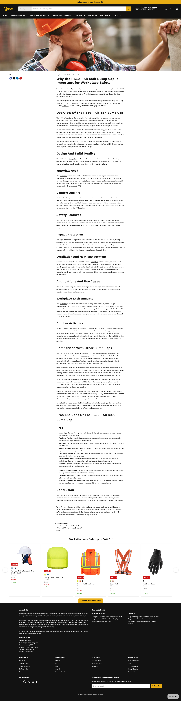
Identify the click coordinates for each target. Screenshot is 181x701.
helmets (69, 478)
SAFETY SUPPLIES (18, 15)
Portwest (13, 575)
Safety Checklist (133, 669)
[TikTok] (37, 681)
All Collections (96, 660)
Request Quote (60, 672)
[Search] (128, 8)
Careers (22, 672)
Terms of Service (24, 666)
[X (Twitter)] (28, 681)
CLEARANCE (105, 15)
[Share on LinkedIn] (17, 78)
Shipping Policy (24, 663)
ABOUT (116, 15)
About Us (22, 660)
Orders (57, 663)
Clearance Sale (97, 663)
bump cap (63, 176)
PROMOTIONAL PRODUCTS (86, 15)
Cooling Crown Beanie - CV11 (54, 578)
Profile (57, 660)
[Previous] (5, 569)
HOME (5, 15)
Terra (78, 586)
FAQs (129, 663)
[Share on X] (14, 78)
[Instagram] (24, 681)
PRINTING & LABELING (62, 15)
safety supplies (90, 125)
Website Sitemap (133, 672)
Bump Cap (65, 91)
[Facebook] (20, 681)
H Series (112, 586)
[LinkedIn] (33, 681)
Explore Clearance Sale (90, 601)
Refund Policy (23, 669)
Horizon (145, 586)
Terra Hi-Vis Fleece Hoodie (86, 584)
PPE (66, 120)
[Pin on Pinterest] (20, 78)
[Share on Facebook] (10, 78)
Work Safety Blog (133, 660)
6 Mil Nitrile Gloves (149, 584)
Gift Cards (95, 666)
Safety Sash (114, 584)
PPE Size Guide (133, 666)
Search (57, 669)
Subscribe (156, 686)
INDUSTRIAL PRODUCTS (39, 15)
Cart (56, 666)
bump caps (85, 356)
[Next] (175, 569)
